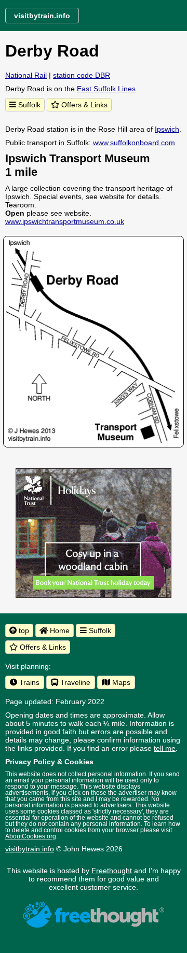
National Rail (26, 75)
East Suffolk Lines (106, 89)
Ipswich (167, 129)
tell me (165, 748)
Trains (28, 682)
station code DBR (81, 75)
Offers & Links (83, 105)
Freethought (111, 870)
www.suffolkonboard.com (134, 142)
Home (59, 630)
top (23, 630)
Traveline (74, 682)
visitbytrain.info (29, 849)
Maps (120, 682)
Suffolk (28, 105)
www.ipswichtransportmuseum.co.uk (64, 221)
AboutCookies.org (30, 836)
